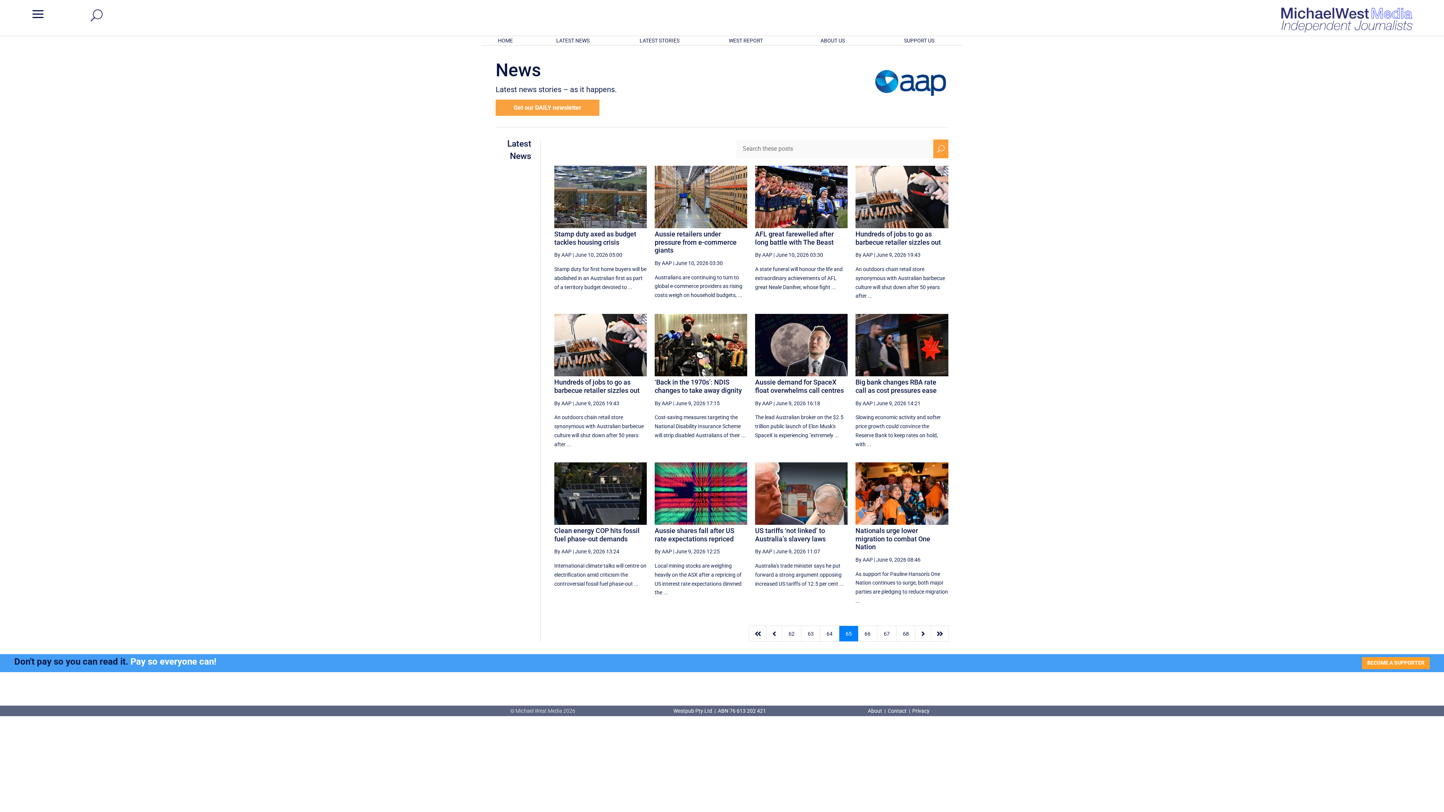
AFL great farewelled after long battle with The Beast (794, 238)
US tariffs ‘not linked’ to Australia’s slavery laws (790, 535)
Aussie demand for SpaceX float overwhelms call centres (799, 386)
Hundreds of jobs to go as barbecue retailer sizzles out (898, 238)
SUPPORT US (919, 41)
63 (811, 634)
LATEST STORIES (660, 41)
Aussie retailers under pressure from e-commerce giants (696, 242)
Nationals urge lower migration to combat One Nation (892, 539)
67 (887, 634)
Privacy (921, 711)
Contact (897, 711)
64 (830, 634)
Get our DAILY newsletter (547, 107)
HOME (505, 41)
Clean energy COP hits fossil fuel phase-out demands (597, 535)
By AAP (563, 255)
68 (906, 634)
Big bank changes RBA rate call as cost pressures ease (896, 386)
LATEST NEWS (573, 41)
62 (792, 634)
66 (868, 634)
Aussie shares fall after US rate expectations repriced (694, 535)
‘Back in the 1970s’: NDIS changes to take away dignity (698, 386)
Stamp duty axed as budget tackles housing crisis (595, 238)
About (875, 711)
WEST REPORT (746, 41)
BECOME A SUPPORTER (1395, 663)
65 (849, 634)
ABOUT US (833, 41)
